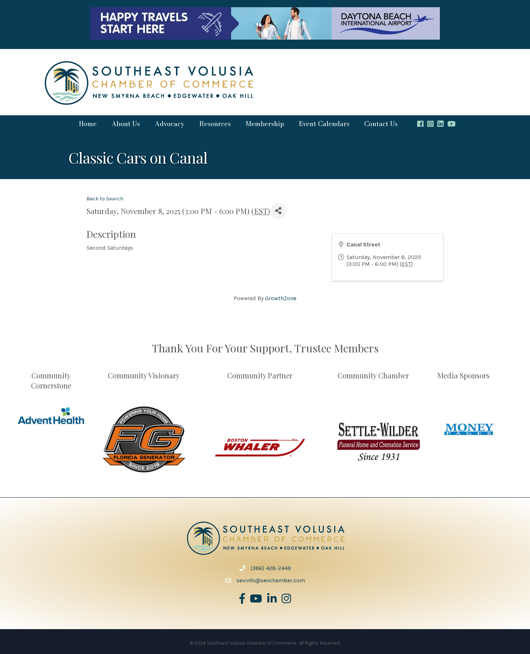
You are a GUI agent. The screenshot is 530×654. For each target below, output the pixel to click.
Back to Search (105, 199)
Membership (265, 124)
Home (88, 124)
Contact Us (381, 124)
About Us (125, 124)
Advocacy (169, 124)
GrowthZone (280, 298)
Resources (215, 124)
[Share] (278, 211)
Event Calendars (324, 124)
